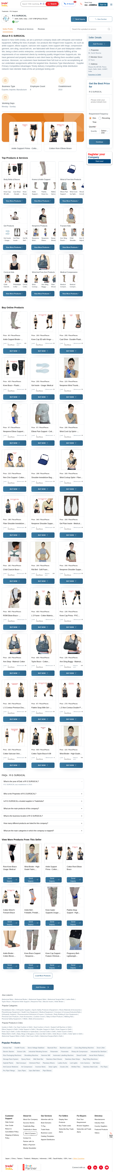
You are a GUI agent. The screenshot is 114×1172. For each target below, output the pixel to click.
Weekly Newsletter (29, 1148)
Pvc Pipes (104, 1067)
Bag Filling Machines (90, 1059)
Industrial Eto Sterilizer (99, 1051)
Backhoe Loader (65, 1048)
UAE (49, 1158)
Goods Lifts (64, 1067)
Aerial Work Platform (96, 1055)
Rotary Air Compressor (80, 1051)
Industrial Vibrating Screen (38, 1051)
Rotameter (54, 1051)
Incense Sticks (40, 1067)
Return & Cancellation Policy (11, 1130)
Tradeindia (5, 11)
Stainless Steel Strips (72, 1059)
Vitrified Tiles (75, 1067)
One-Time (94, 120)
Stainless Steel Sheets (54, 1059)
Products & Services (25, 29)
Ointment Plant (34, 1063)
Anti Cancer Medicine (10, 1067)
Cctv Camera (85, 1063)
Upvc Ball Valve (34, 1070)
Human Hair (7, 1048)
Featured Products (101, 1129)
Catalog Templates (47, 1136)
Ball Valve (96, 1063)
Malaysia (35, 1158)
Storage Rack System (10, 1059)
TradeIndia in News (30, 1129)
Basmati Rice (52, 1048)
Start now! (99, 161)
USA (65, 1158)
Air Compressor (26, 1067)
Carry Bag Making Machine (84, 1048)
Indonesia (43, 1158)
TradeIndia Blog (28, 1126)
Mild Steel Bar (38, 1059)
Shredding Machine (31, 1055)
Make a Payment (29, 1145)
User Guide (9, 1125)
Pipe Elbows (47, 1070)
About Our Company (30, 1119)
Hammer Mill (45, 1055)
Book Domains (46, 1123)
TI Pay (43, 1126)
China (13, 1158)
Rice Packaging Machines (12, 1055)
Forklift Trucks (20, 1048)
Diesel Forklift (81, 1055)
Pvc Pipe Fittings (9, 1070)
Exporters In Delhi (94, 74)
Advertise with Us (47, 1119)
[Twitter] (101, 1167)
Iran (70, 1158)
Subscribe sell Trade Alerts (84, 1130)
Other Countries (78, 1158)
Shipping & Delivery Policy (12, 1136)
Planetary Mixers (49, 1063)
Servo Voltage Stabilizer (36, 1048)
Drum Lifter (101, 1048)
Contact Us (27, 1138)
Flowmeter (64, 1051)
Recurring (106, 118)
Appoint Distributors (48, 1139)
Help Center (9, 1122)
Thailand (27, 1158)
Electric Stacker (8, 1051)
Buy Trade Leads (65, 1126)
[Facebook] (89, 1167)
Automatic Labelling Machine (63, 1055)
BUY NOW (13, 351)
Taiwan (19, 1158)
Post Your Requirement (81, 1120)
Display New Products (63, 1120)
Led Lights (73, 1063)
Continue (99, 142)
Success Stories (28, 1123)
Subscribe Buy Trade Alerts (66, 1130)
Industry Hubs (99, 1123)
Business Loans (46, 1133)
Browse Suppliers (83, 1126)
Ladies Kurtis (62, 1063)
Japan (7, 1158)
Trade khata (45, 1129)
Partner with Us (28, 1141)
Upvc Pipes (22, 1070)
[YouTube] (106, 1167)
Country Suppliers (101, 1126)
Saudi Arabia (57, 1158)
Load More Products (43, 976)
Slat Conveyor (21, 1063)
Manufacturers (100, 1119)
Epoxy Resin (25, 1059)
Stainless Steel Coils (90, 1067)
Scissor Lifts (21, 1051)
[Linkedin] (95, 1167)
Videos (97, 1133)
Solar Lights (53, 1067)
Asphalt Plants (8, 1063)
